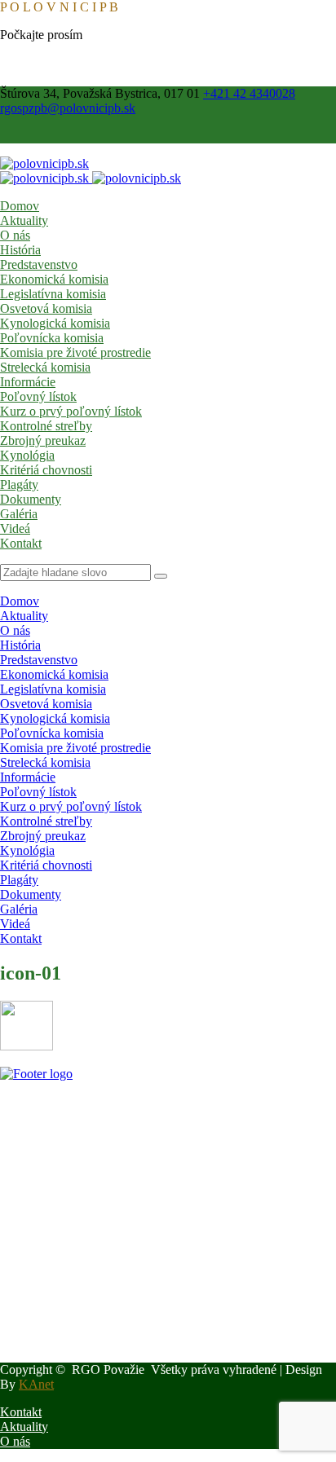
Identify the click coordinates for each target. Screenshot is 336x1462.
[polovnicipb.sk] (44, 163)
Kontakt (21, 543)
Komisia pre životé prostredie (75, 352)
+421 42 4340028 (249, 93)
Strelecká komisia (45, 367)
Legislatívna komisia (53, 294)
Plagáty (19, 484)
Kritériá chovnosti (46, 470)
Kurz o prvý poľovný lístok (71, 411)
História (20, 250)
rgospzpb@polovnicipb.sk (67, 108)
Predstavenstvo (38, 264)
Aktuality (24, 220)
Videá (15, 528)
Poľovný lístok (38, 396)
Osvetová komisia (46, 308)
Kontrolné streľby (46, 426)
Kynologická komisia (55, 323)
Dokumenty (30, 499)
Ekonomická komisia (54, 279)
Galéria (19, 514)
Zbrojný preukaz (43, 440)
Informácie (27, 382)
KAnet (36, 1384)
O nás (15, 235)
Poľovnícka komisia (52, 338)
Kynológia (27, 455)
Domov (19, 206)
